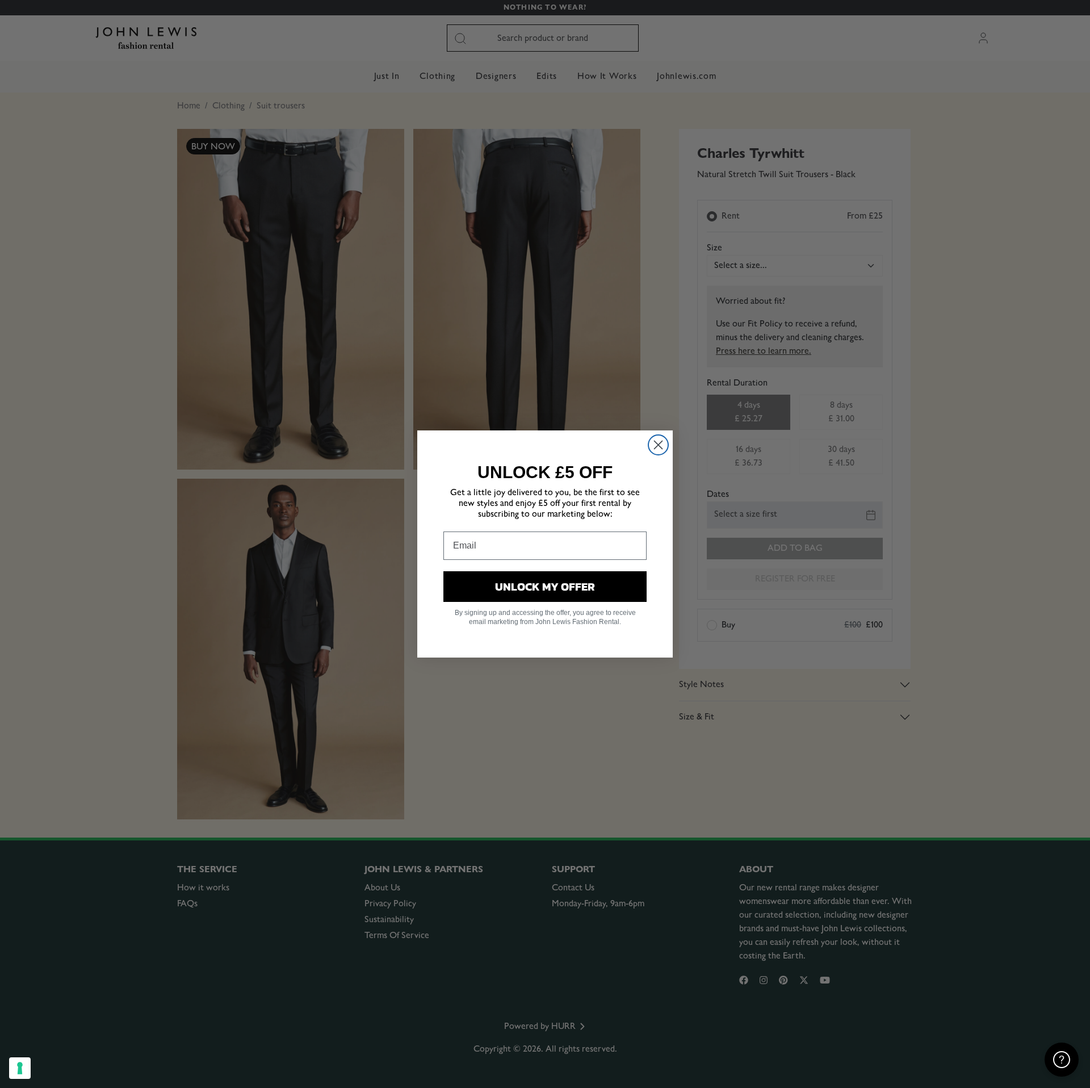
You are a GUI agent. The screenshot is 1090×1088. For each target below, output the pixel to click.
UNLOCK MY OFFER (545, 586)
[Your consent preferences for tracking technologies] (20, 1068)
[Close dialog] (658, 445)
